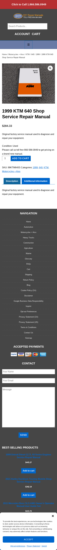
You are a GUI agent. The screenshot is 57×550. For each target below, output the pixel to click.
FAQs (28, 264)
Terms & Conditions (28, 327)
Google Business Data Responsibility (28, 301)
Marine (28, 253)
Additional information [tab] (35, 181)
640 (32, 54)
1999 (38, 54)
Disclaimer (28, 296)
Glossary (28, 259)
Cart (36, 34)
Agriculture (28, 248)
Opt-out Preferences (28, 311)
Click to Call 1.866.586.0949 (29, 4)
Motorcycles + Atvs (16, 54)
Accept (28, 539)
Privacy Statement (33, 546)
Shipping (28, 275)
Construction (29, 243)
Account (22, 34)
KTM (28, 54)
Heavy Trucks (28, 238)
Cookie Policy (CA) (28, 290)
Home (4, 54)
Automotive (28, 227)
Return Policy (28, 280)
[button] (52, 516)
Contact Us (28, 333)
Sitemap (28, 338)
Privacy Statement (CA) (28, 317)
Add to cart (20, 158)
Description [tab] (12, 181)
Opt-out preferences (17, 546)
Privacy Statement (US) (28, 322)
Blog (28, 285)
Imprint (44, 546)
